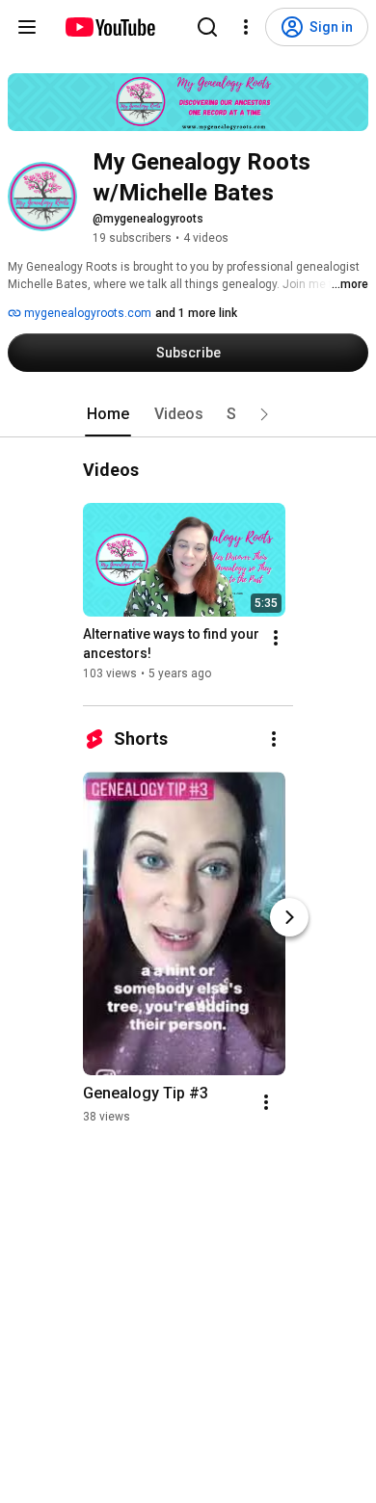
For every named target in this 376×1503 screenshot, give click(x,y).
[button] (264, 414)
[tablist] (188, 414)
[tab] (108, 414)
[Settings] (245, 27)
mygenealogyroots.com (86, 313)
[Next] (289, 917)
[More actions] (275, 638)
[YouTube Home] (109, 27)
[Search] (207, 27)
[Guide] (27, 27)
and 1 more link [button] (196, 313)
